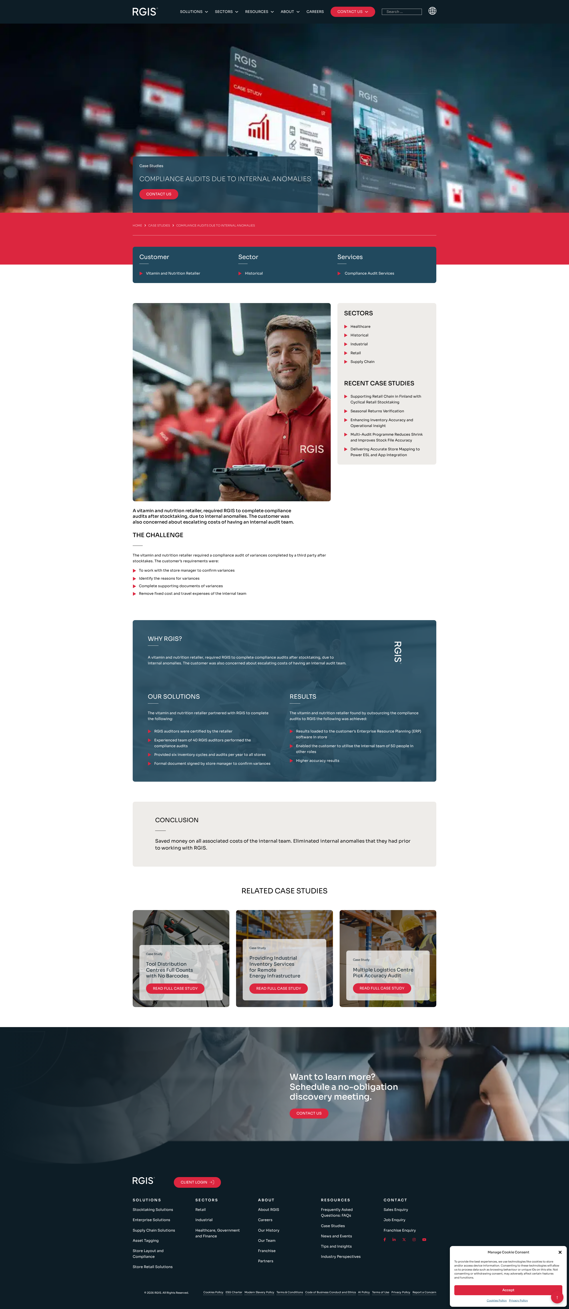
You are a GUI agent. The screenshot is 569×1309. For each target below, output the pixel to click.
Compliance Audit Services (369, 273)
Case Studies (159, 225)
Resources (256, 11)
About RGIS (268, 1209)
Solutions (191, 11)
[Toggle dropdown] (206, 12)
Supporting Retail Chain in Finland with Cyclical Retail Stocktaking (386, 399)
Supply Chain (363, 361)
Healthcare (361, 326)
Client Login (194, 1182)
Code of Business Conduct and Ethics (330, 1292)
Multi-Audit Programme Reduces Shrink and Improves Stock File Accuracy (387, 437)
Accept (508, 1290)
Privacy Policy (518, 1300)
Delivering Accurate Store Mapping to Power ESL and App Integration (385, 452)
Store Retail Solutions (153, 1266)
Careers (315, 11)
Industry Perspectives (341, 1256)
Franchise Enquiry (400, 1230)
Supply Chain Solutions (154, 1230)
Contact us (158, 194)
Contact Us (309, 1113)
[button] (560, 1252)
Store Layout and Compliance (148, 1253)
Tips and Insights (336, 1246)
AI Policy (364, 1292)
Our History (268, 1230)
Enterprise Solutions (151, 1220)
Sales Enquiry (396, 1209)
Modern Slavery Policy (259, 1292)
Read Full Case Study (175, 988)
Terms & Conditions (289, 1292)
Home (137, 225)
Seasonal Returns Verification (377, 411)
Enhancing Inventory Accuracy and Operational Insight (382, 423)
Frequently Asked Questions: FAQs (337, 1212)
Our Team (266, 1240)
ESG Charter (234, 1292)
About (287, 11)
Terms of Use (380, 1292)
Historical (360, 335)
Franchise (267, 1250)
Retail (356, 353)
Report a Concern (424, 1292)
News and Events (336, 1236)
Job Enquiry (394, 1220)
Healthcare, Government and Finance (217, 1233)
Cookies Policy (497, 1300)
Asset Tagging (146, 1240)
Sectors (224, 11)
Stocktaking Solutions (153, 1209)
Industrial (359, 344)
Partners (265, 1261)
